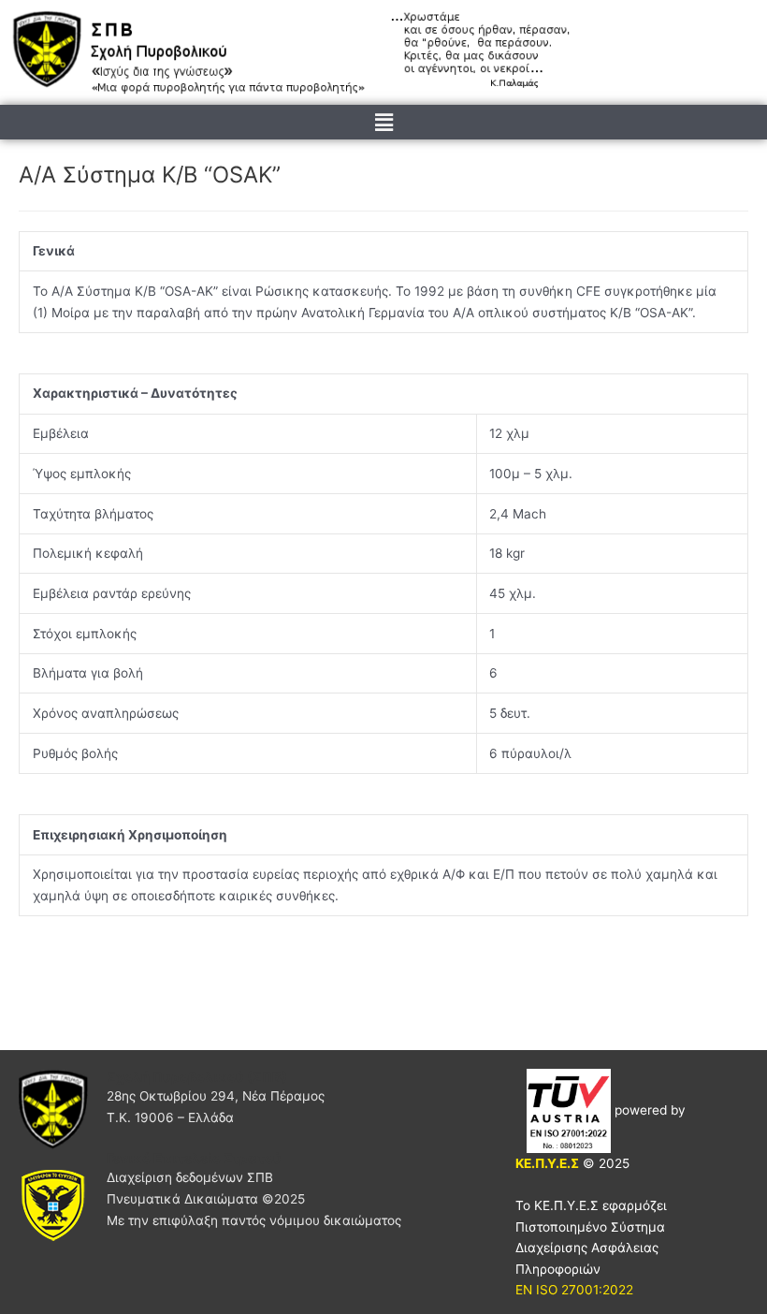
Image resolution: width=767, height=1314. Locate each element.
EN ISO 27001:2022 (574, 1289)
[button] (383, 122)
